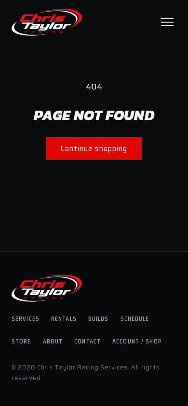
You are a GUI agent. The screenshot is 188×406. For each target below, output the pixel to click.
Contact (87, 341)
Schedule (135, 318)
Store (21, 341)
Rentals (64, 318)
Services (26, 318)
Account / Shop (137, 341)
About (53, 341)
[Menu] (167, 22)
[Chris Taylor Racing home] (47, 22)
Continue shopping (94, 148)
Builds (98, 318)
